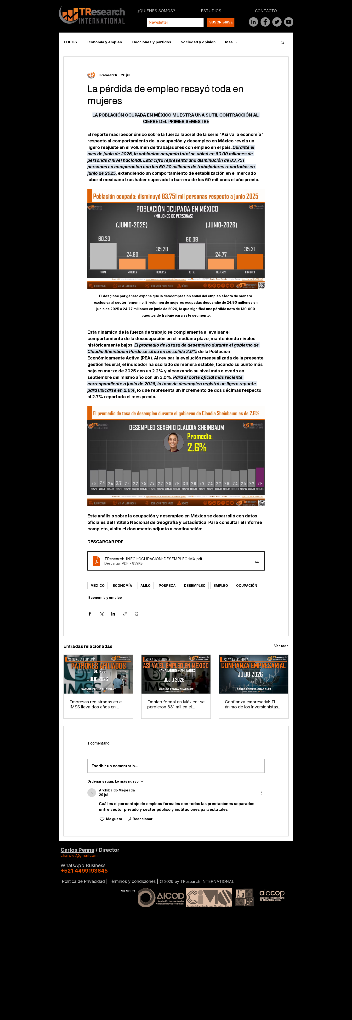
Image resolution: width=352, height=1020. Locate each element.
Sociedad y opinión (198, 42)
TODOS (70, 42)
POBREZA (167, 585)
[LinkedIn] (253, 22)
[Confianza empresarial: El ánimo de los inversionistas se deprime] (253, 674)
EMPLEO (221, 585)
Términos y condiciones (133, 881)
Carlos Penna (77, 850)
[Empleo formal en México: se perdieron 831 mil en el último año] (176, 674)
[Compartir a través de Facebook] (89, 613)
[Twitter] (277, 22)
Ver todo (281, 646)
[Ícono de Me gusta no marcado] (102, 819)
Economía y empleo (104, 42)
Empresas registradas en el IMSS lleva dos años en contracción (96, 704)
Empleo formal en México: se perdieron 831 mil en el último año (175, 704)
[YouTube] (288, 22)
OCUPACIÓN (246, 585)
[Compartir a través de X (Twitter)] (101, 613)
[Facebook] (265, 22)
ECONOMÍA (122, 585)
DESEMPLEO (194, 585)
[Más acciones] (262, 793)
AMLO (145, 585)
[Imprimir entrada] (136, 613)
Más (229, 42)
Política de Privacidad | (85, 881)
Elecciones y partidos (151, 42)
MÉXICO (98, 585)
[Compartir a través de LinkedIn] (113, 613)
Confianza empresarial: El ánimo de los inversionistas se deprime (251, 704)
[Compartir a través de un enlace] (125, 613)
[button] (282, 42)
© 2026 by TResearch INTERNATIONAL (196, 881)
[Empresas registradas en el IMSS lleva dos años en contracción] (98, 674)
